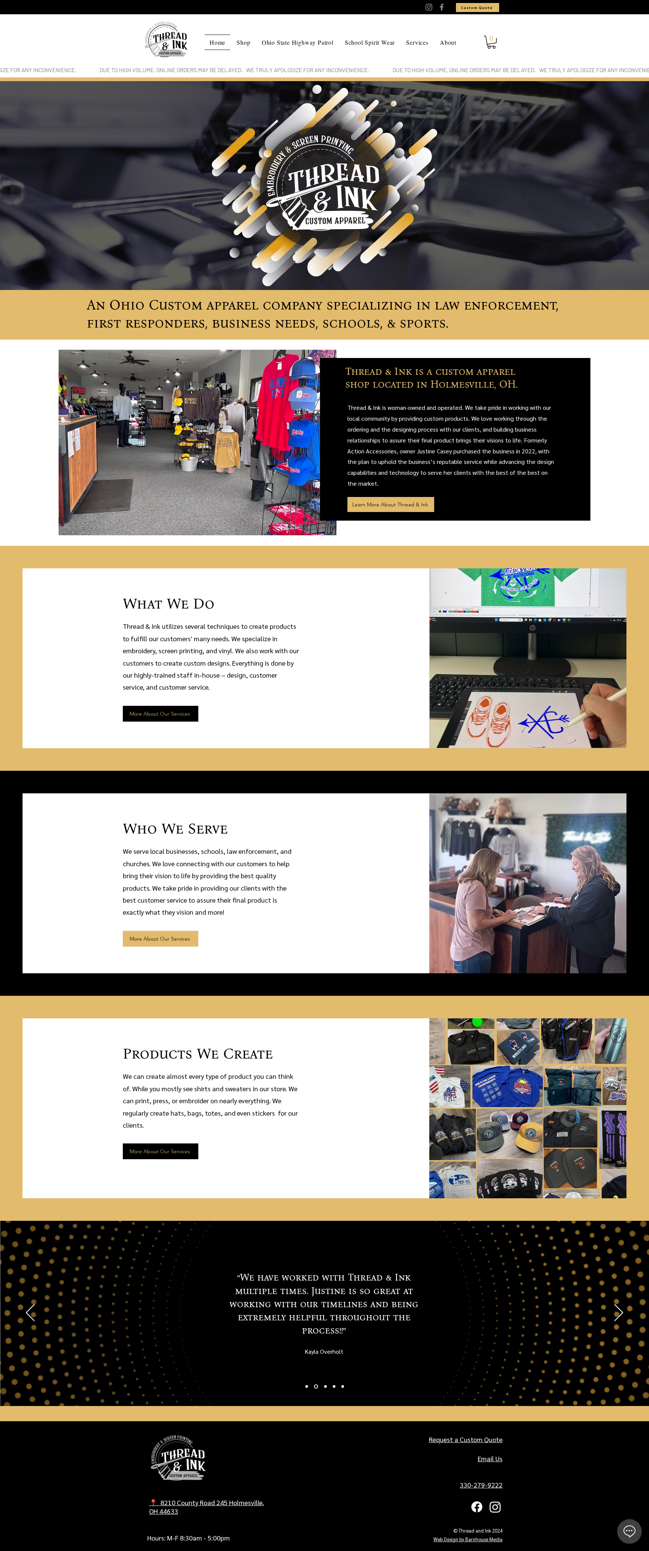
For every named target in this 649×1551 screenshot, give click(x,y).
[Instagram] (428, 7)
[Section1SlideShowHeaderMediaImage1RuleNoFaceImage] (306, 1386)
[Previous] (30, 1313)
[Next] (618, 1313)
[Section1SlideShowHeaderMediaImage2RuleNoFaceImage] (315, 1386)
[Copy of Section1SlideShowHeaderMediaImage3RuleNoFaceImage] (334, 1386)
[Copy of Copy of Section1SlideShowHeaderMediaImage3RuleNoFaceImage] (342, 1386)
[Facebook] (441, 7)
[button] (491, 42)
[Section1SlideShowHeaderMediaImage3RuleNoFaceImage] (325, 1387)
